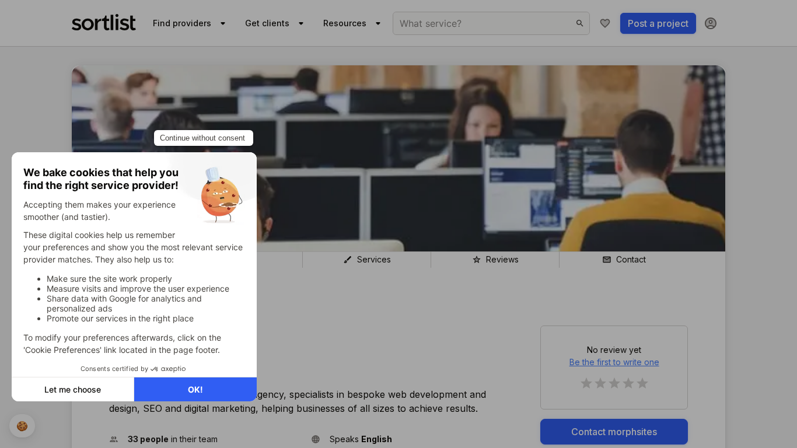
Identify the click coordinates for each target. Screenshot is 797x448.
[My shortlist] (605, 23)
